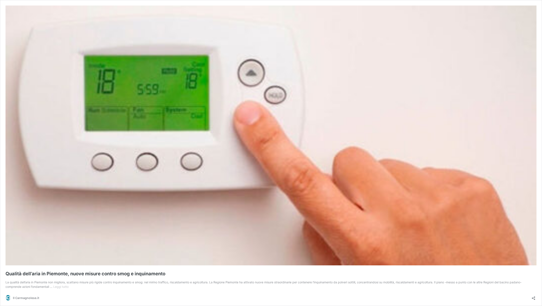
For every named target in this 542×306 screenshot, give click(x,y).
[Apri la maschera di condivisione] (533, 297)
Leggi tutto (61, 286)
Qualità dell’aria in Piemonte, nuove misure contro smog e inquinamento (85, 273)
